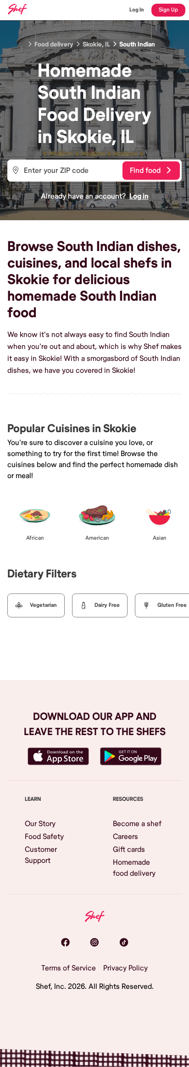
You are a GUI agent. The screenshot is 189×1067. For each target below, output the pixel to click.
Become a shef (137, 823)
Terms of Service (68, 968)
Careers (125, 836)
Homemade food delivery (134, 868)
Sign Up (168, 9)
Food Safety (44, 836)
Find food (145, 170)
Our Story (40, 823)
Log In (136, 9)
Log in (139, 196)
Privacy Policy (125, 968)
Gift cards (129, 849)
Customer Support (41, 855)
